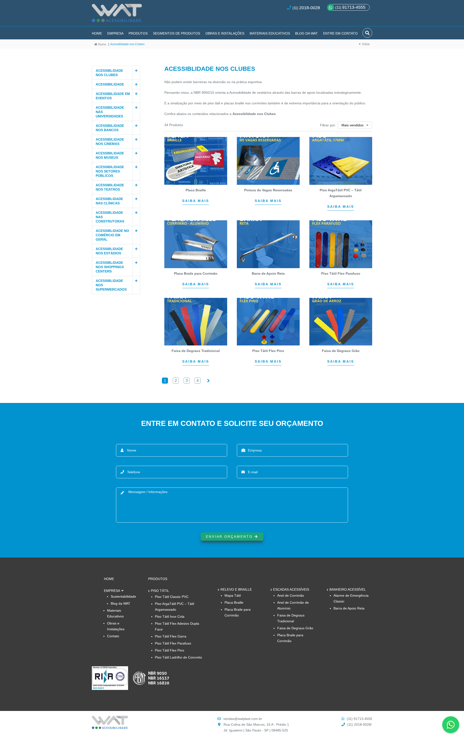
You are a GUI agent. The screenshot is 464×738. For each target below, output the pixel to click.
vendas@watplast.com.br (242, 719)
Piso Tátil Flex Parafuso (173, 643)
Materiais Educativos (270, 33)
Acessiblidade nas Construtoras (110, 217)
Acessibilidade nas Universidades (110, 112)
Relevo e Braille (236, 589)
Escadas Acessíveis (291, 589)
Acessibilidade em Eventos (113, 96)
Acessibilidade (110, 84)
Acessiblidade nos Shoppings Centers (110, 267)
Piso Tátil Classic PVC (171, 597)
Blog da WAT (306, 33)
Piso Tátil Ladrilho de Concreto (178, 657)
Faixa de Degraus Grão (295, 628)
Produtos (138, 33)
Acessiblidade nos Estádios (109, 251)
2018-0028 (309, 7)
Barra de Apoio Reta (349, 608)
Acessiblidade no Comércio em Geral (112, 235)
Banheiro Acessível (347, 589)
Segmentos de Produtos (176, 33)
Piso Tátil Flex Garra (170, 636)
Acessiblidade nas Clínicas (109, 201)
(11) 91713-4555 (359, 719)
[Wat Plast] (110, 728)
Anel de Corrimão (290, 595)
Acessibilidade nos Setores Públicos (110, 171)
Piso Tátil (160, 591)
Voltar (366, 44)
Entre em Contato (340, 33)
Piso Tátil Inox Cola (169, 616)
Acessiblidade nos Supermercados (111, 285)
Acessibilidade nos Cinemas (110, 141)
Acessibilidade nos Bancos (110, 128)
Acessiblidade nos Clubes (109, 73)
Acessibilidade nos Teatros (110, 187)
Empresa (115, 33)
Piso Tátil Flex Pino (169, 650)
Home (97, 33)
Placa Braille (234, 602)
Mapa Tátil (233, 595)
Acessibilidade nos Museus (110, 155)
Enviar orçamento (230, 536)
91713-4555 (350, 7)
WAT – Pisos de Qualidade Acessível (117, 15)
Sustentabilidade (123, 596)
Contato (113, 636)
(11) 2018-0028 (359, 724)
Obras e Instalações (224, 33)
